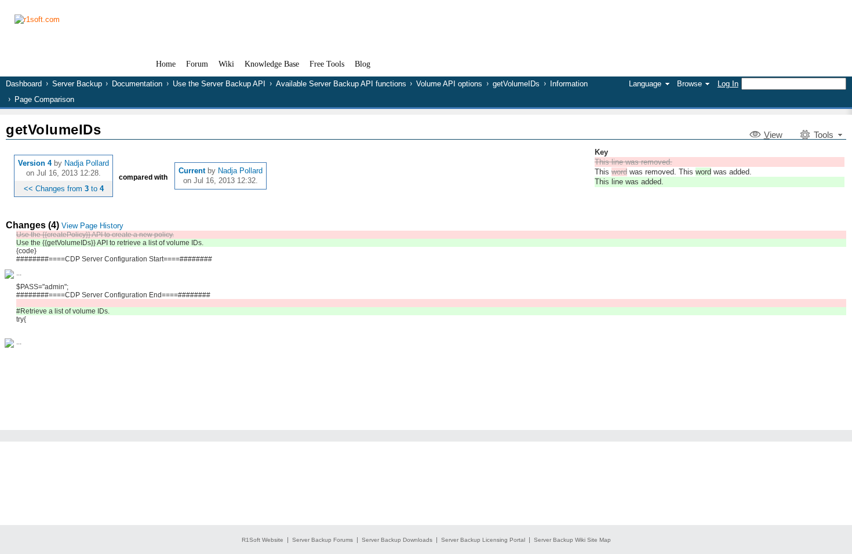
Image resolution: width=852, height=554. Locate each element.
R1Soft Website (262, 540)
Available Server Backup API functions (341, 83)
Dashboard (24, 83)
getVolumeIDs (516, 83)
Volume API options (449, 83)
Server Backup (77, 83)
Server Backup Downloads (397, 540)
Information (569, 83)
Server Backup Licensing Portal (483, 540)
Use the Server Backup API (219, 83)
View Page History (92, 225)
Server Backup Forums (322, 540)
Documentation (137, 83)
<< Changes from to (64, 188)
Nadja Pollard (86, 163)
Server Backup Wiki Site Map (572, 540)
